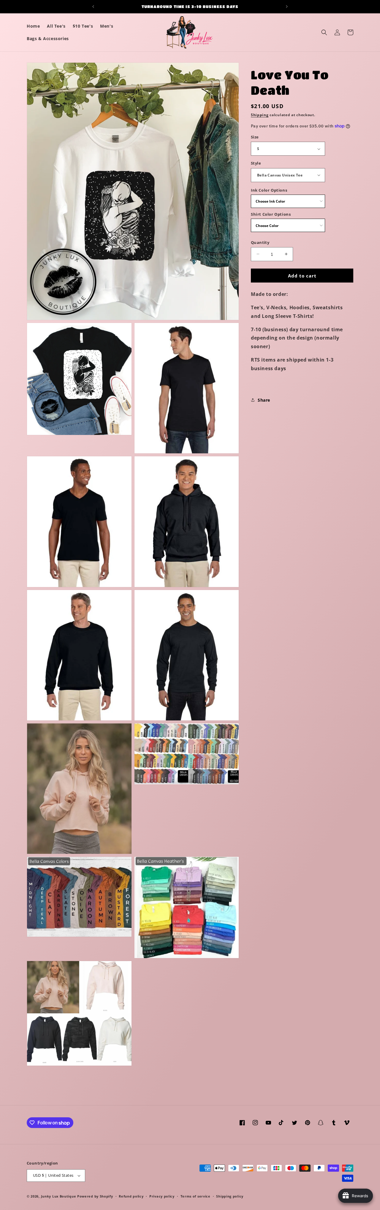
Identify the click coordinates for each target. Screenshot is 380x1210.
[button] (324, 32)
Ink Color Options (269, 190)
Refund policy (131, 1196)
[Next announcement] (286, 6)
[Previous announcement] (93, 6)
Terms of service (195, 1196)
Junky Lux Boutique (58, 1196)
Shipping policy (229, 1196)
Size (255, 137)
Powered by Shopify (95, 1196)
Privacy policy (162, 1196)
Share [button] (264, 400)
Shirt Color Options (271, 214)
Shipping (260, 114)
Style (256, 163)
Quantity (260, 242)
